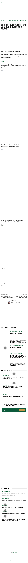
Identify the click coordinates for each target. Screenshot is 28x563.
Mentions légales (14, 560)
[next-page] (2, 522)
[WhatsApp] (19, 32)
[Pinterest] (16, 32)
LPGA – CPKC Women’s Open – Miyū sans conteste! (12, 507)
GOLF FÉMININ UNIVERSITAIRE (16, 331)
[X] (13, 32)
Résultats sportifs (11, 20)
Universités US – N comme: (16, 333)
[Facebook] (9, 32)
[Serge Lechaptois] (9, 302)
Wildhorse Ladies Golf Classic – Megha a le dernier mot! (14, 513)
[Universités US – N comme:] (5, 333)
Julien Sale (3, 56)
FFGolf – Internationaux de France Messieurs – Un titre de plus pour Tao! (14, 501)
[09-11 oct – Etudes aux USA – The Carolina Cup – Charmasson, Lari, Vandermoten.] (5, 363)
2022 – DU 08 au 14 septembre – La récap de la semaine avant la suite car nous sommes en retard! (18, 356)
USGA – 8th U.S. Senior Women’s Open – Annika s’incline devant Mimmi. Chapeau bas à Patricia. (13, 519)
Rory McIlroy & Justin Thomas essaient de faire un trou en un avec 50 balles (7, 297)
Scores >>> (5, 61)
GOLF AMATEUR (5, 498)
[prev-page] (1, 522)
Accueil (3, 20)
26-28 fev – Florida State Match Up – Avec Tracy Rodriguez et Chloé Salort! (21, 297)
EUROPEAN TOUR (6, 491)
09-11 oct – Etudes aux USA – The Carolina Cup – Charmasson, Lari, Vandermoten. (17, 364)
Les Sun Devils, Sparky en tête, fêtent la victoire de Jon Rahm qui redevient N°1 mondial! (18, 349)
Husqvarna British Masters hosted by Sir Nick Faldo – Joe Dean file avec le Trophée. (13, 494)
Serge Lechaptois (16, 302)
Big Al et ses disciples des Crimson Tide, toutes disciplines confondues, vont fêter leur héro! (18, 341)
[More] (22, 32)
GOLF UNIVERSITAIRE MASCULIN (16, 345)
